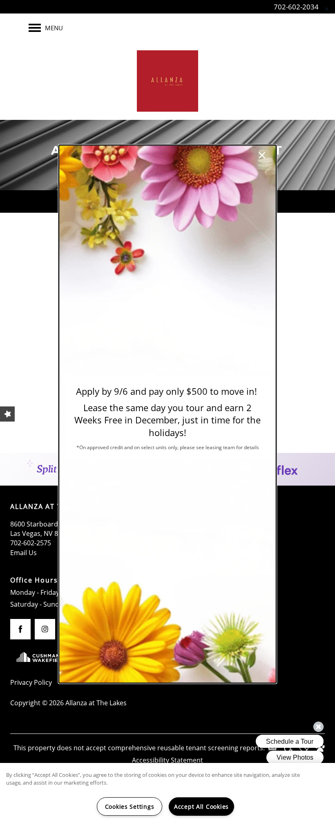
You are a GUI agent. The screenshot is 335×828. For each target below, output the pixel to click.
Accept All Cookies (201, 806)
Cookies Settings (129, 806)
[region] (167, 795)
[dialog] (168, 414)
